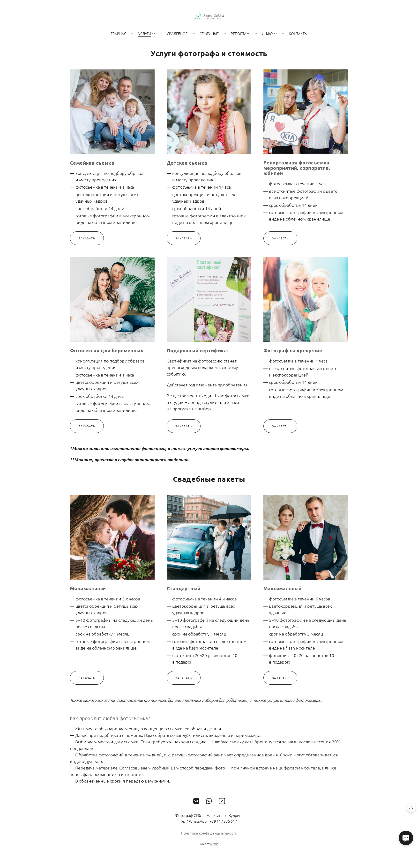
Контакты (298, 33)
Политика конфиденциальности (209, 832)
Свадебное (177, 33)
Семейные (209, 33)
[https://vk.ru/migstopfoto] (196, 801)
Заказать (87, 238)
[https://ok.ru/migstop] (222, 801)
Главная (118, 33)
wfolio (214, 844)
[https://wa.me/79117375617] (209, 801)
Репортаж (240, 33)
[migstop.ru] (209, 16)
